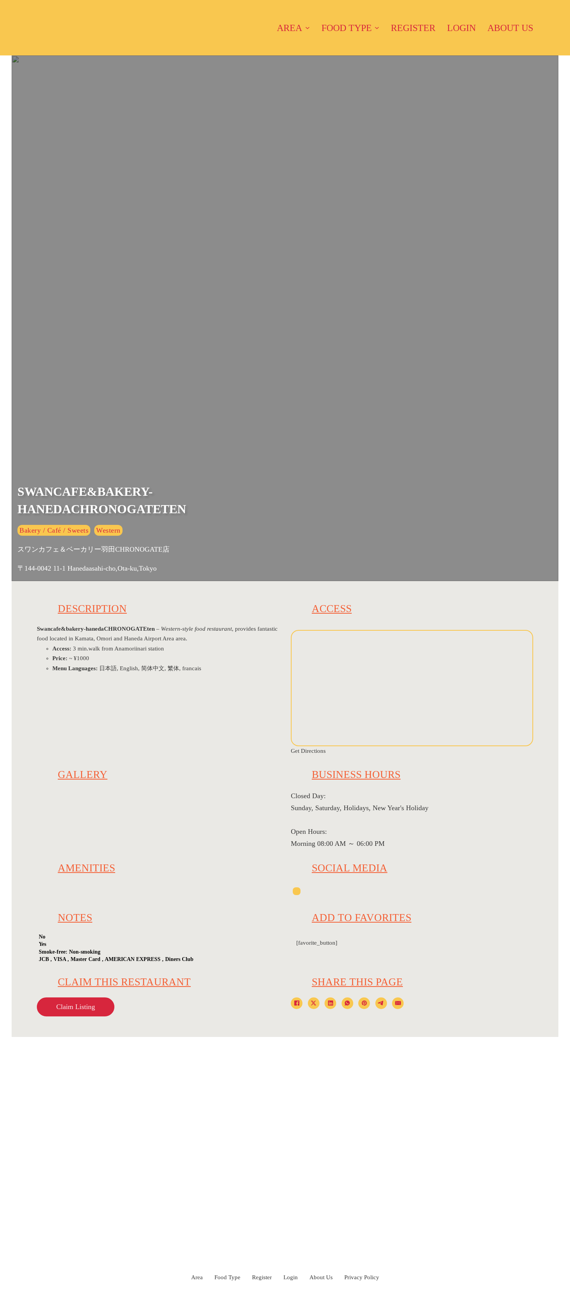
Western (108, 530)
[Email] (398, 1003)
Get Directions (308, 751)
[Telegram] (381, 1003)
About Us (510, 28)
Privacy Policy (361, 1277)
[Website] (297, 891)
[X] (314, 1003)
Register (413, 28)
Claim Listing (75, 1007)
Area (289, 28)
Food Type (346, 28)
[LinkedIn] (330, 1003)
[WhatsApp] (347, 1003)
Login (461, 28)
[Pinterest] (364, 1003)
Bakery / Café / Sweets (53, 530)
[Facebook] (296, 1003)
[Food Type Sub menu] (377, 28)
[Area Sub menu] (307, 28)
